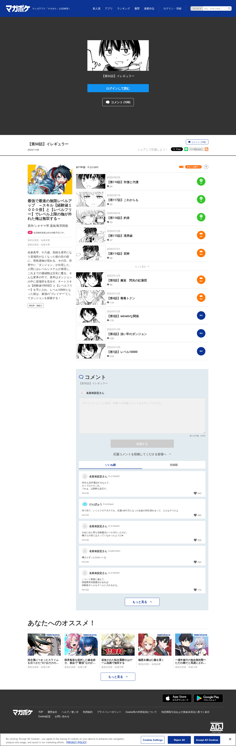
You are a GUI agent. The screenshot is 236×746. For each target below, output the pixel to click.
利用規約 (88, 712)
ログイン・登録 (172, 8)
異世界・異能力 (35, 305)
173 (199, 589)
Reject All (179, 740)
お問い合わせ (62, 716)
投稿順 (174, 464)
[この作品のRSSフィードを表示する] (206, 149)
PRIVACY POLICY (76, 742)
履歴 (137, 8)
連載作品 (149, 8)
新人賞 (96, 8)
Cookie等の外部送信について (141, 712)
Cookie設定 (44, 716)
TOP (40, 712)
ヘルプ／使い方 (70, 712)
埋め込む (198, 149)
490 (199, 515)
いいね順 (110, 464)
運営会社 (52, 712)
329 (199, 540)
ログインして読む (118, 88)
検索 (229, 8)
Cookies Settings (153, 740)
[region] (118, 739)
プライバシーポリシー (109, 712)
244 (199, 562)
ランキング (123, 8)
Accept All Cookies (207, 740)
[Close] (230, 739)
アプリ (109, 8)
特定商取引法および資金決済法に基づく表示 (185, 712)
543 (199, 493)
